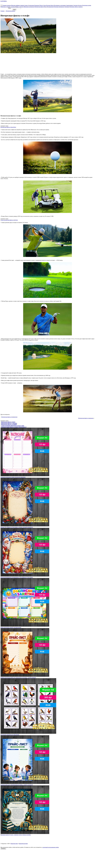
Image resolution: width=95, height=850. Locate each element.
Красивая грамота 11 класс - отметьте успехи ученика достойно (16, 834)
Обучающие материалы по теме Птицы (10, 734)
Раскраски (36, 5)
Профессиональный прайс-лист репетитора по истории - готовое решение (18, 677)
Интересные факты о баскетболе (8, 127)
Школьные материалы (29, 6)
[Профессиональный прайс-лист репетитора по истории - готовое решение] (25, 676)
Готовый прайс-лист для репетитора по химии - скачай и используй (17, 784)
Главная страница (7, 5)
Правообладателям (23, 843)
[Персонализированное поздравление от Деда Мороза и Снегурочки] (25, 576)
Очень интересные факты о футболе (9, 220)
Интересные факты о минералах (86, 418)
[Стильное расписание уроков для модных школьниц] (25, 475)
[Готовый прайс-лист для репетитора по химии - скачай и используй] (25, 783)
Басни (52, 5)
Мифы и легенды (19, 6)
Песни (41, 5)
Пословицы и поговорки (60, 5)
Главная (2, 11)
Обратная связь (14, 843)
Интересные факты (39, 6)
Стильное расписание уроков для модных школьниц (13, 477)
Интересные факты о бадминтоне (9, 417)
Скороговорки (69, 5)
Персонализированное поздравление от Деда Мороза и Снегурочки (17, 577)
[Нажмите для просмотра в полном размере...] (47, 111)
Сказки (26, 5)
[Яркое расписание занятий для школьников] (25, 626)
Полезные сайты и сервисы (75, 6)
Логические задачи (86, 5)
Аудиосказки (31, 5)
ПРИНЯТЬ (3, 848)
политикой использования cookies (51, 847)
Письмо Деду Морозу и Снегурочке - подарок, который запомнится (17, 527)
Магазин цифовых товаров (17, 5)
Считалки (75, 5)
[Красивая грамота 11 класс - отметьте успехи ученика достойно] (25, 833)
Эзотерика (66, 6)
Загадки (80, 5)
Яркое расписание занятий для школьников (11, 627)
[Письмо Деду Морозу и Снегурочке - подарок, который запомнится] (25, 526)
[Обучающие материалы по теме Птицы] (28, 733)
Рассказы (48, 5)
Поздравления (50, 6)
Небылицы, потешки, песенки (8, 6)
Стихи (44, 5)
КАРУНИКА (4, 1)
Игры (45, 6)
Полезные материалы (59, 6)
